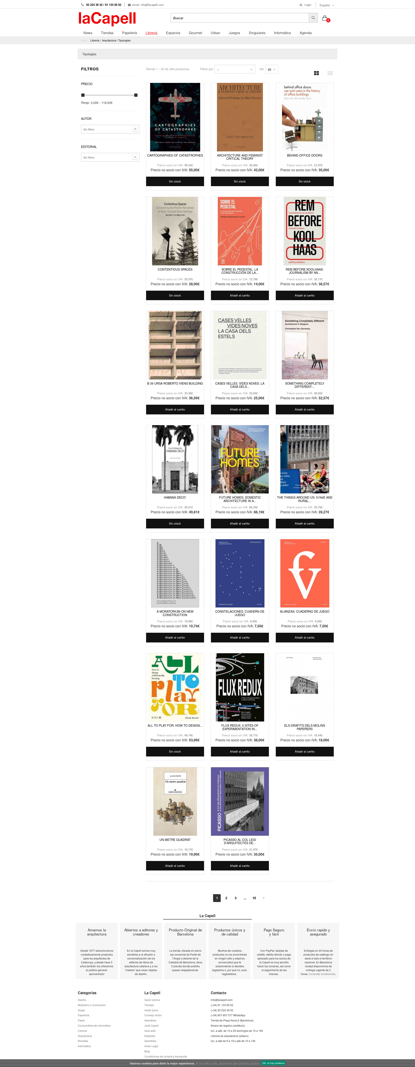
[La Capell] (107, 19)
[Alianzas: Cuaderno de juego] (305, 573)
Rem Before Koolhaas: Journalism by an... (305, 271)
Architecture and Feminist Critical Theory (240, 157)
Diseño (82, 1000)
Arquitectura (85, 1036)
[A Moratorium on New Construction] (175, 573)
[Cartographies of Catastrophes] (175, 117)
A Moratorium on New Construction (175, 613)
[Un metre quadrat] (175, 801)
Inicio (84, 40)
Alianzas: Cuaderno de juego (304, 611)
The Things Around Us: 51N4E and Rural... (304, 499)
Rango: (85, 103)
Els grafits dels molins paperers (304, 727)
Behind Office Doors (304, 155)
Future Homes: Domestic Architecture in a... (240, 499)
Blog (147, 1051)
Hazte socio (151, 1010)
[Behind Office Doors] (305, 117)
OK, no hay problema (273, 1063)
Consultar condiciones (322, 974)
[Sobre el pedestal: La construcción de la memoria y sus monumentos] (240, 231)
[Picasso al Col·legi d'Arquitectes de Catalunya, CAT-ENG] (240, 801)
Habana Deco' (175, 497)
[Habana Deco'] (175, 459)
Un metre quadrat (175, 839)
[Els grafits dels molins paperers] (305, 687)
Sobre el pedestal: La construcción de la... (240, 271)
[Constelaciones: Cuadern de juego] (240, 573)
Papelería (83, 1015)
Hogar (81, 1010)
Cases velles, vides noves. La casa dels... (239, 385)
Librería (82, 1030)
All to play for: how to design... (175, 725)
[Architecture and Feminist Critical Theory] (240, 117)
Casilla (315, 72)
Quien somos (152, 1000)
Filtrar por (206, 69)
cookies (146, 1063)
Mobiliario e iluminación (92, 1005)
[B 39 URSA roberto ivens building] (175, 345)
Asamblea (150, 1041)
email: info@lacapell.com (148, 5)
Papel (81, 1020)
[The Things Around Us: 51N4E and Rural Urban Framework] (305, 459)
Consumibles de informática (94, 1025)
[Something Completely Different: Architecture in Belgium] (305, 345)
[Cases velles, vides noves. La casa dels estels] (240, 345)
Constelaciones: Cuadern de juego (239, 613)
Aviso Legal (151, 1046)
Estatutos (149, 1036)
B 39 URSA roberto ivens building (175, 383)
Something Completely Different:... (304, 385)
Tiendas (149, 1005)
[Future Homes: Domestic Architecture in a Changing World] (240, 459)
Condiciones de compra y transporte (165, 1056)
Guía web (150, 1030)
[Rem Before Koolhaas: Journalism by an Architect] (305, 231)
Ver (262, 69)
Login (308, 5)
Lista (328, 72)
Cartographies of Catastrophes (175, 155)
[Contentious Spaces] (175, 231)
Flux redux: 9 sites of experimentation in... (240, 727)
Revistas (83, 1041)
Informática (84, 1046)
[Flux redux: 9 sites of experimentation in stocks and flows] (240, 687)
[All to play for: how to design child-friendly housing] (175, 687)
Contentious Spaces (175, 269)
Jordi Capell (151, 1025)
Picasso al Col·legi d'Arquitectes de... (239, 841)
